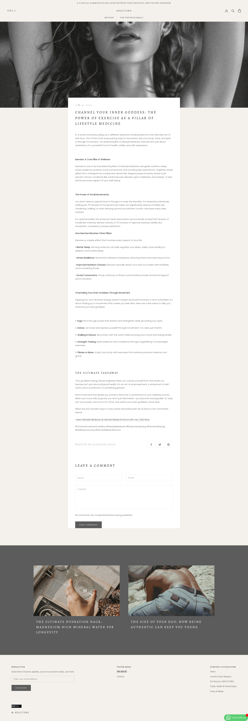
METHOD (109, 17)
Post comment (88, 525)
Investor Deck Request (220, 676)
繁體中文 (11, 10)
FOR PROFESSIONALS (132, 17)
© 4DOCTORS (20, 712)
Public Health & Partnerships (223, 686)
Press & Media (216, 691)
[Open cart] (239, 10)
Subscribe (21, 688)
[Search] (233, 10)
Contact (120, 676)
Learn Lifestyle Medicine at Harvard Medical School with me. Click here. (113, 419)
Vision (213, 671)
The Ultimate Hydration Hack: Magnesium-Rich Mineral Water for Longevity (75, 627)
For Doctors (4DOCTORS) (222, 681)
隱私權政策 (122, 671)
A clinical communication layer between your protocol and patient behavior (124, 3)
